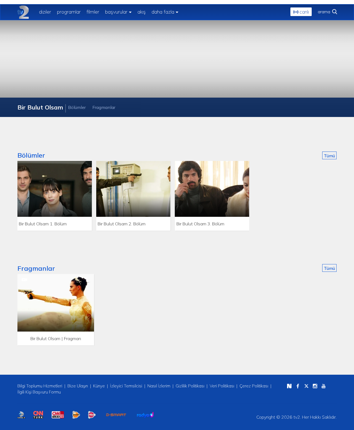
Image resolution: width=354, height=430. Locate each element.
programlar (69, 12)
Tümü (329, 155)
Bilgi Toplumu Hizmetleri (39, 386)
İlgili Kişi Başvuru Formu (39, 392)
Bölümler (77, 107)
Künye (99, 386)
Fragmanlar (103, 107)
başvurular (116, 12)
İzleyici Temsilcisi (126, 386)
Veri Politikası (222, 386)
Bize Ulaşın (77, 386)
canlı (303, 12)
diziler (45, 12)
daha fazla (163, 12)
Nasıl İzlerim (158, 386)
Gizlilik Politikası (190, 386)
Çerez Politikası (254, 386)
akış (141, 12)
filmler (93, 12)
